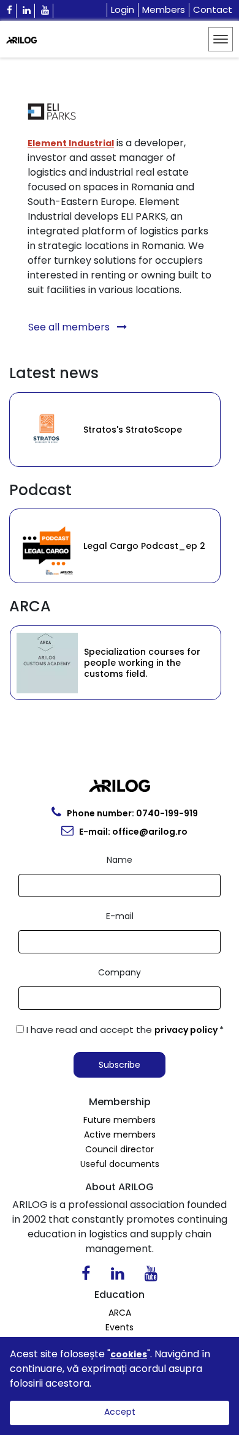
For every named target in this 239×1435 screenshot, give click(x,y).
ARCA (119, 1312)
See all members (70, 327)
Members (163, 9)
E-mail (120, 916)
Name (119, 860)
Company (119, 972)
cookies (128, 1354)
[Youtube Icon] (45, 11)
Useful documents (119, 1164)
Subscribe (119, 1065)
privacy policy (186, 1030)
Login (122, 9)
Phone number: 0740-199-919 (131, 813)
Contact (212, 9)
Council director (119, 1149)
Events (119, 1327)
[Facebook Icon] (10, 11)
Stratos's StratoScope (86, 429)
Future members (119, 1120)
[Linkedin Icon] (27, 11)
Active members (120, 1134)
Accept (119, 1412)
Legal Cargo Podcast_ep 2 (114, 546)
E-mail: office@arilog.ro (132, 832)
